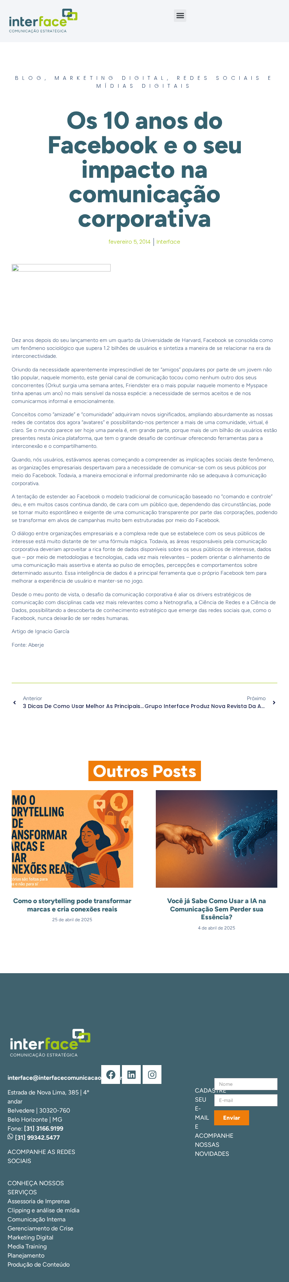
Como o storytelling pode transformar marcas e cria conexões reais (72, 905)
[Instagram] (152, 1074)
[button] (180, 15)
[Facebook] (110, 1074)
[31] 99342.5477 (37, 1137)
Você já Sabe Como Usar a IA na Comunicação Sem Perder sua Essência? (216, 909)
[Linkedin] (131, 1074)
